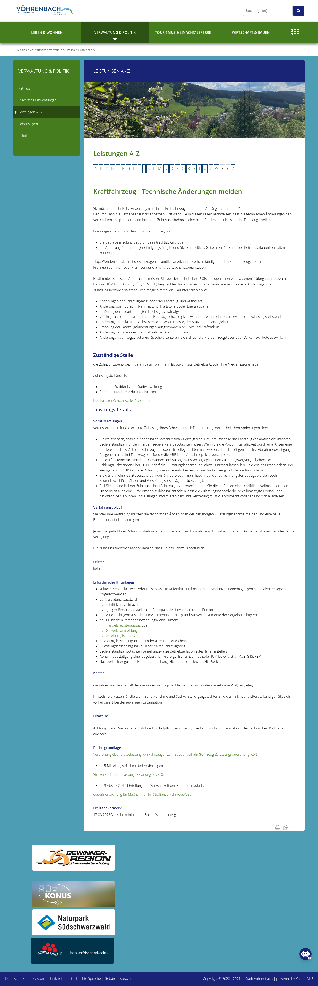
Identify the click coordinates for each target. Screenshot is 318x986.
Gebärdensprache (118, 978)
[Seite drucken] (278, 827)
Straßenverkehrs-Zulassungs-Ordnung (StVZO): (128, 774)
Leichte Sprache (88, 978)
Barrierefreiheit (60, 978)
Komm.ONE (305, 978)
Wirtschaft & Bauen (251, 32)
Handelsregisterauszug (123, 625)
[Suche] (298, 11)
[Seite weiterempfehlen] (286, 827)
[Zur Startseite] (45, 10)
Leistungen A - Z (88, 50)
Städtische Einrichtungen (37, 100)
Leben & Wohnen (47, 32)
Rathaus (24, 88)
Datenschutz (14, 978)
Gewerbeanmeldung (122, 630)
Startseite (40, 50)
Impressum (36, 978)
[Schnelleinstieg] (295, 32)
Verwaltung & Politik (115, 32)
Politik (23, 135)
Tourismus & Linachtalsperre (183, 32)
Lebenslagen (28, 124)
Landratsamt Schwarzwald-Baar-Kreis (121, 400)
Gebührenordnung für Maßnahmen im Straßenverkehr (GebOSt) (142, 794)
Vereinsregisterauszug (122, 635)
